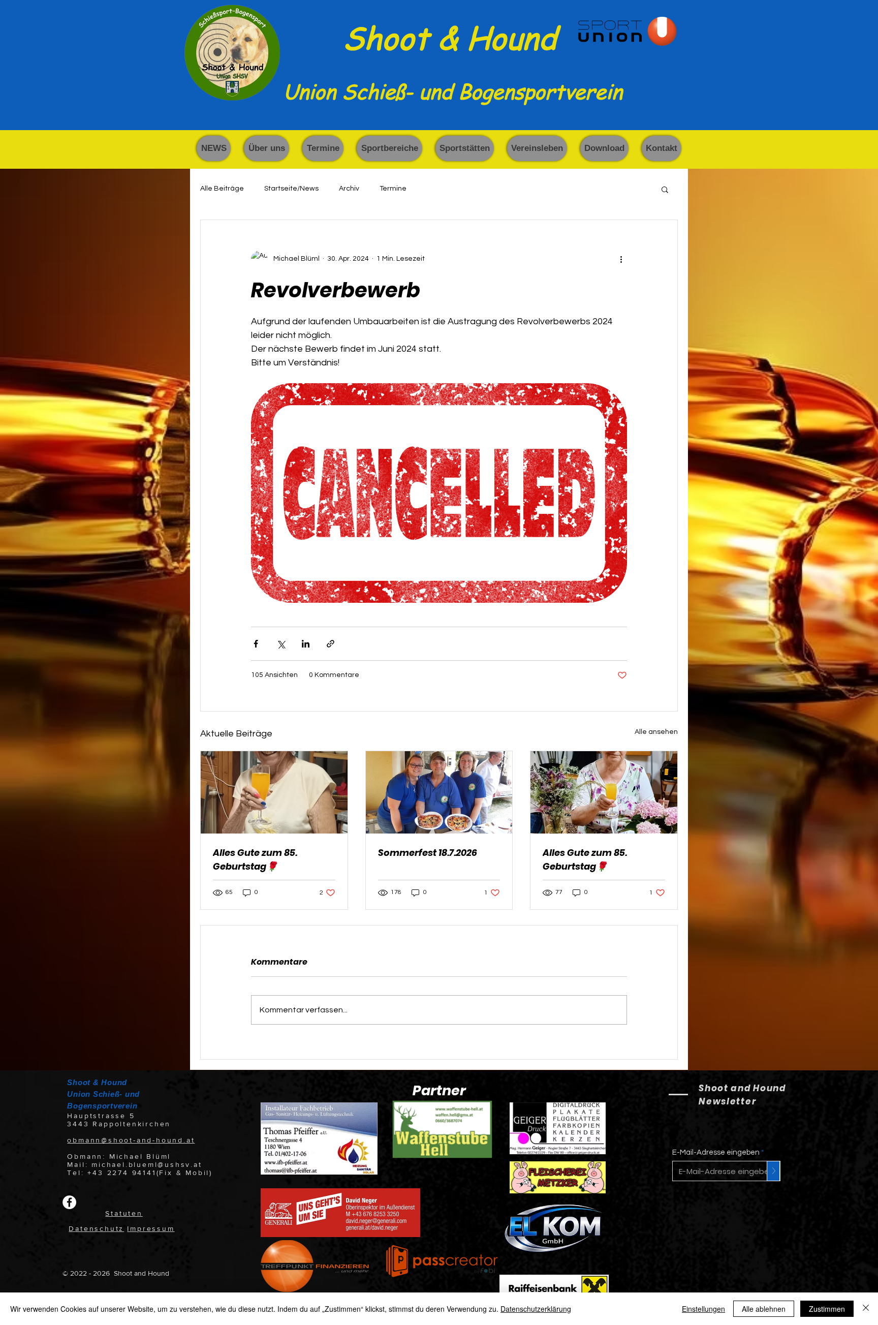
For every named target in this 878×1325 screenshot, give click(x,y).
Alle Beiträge (222, 188)
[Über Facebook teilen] (256, 644)
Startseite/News (291, 188)
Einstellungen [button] (703, 1309)
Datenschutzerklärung (535, 1309)
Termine (393, 188)
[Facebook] (69, 1202)
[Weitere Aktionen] (621, 259)
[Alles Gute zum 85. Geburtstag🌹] (274, 792)
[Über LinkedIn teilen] (305, 644)
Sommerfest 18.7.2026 (427, 852)
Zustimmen (827, 1309)
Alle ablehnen (764, 1309)
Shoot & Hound (449, 37)
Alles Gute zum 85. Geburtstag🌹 (255, 859)
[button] (266, 148)
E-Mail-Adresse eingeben (716, 1152)
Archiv (349, 188)
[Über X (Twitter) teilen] (281, 644)
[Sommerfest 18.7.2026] (439, 792)
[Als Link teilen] (330, 644)
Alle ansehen (656, 731)
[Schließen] (866, 1309)
